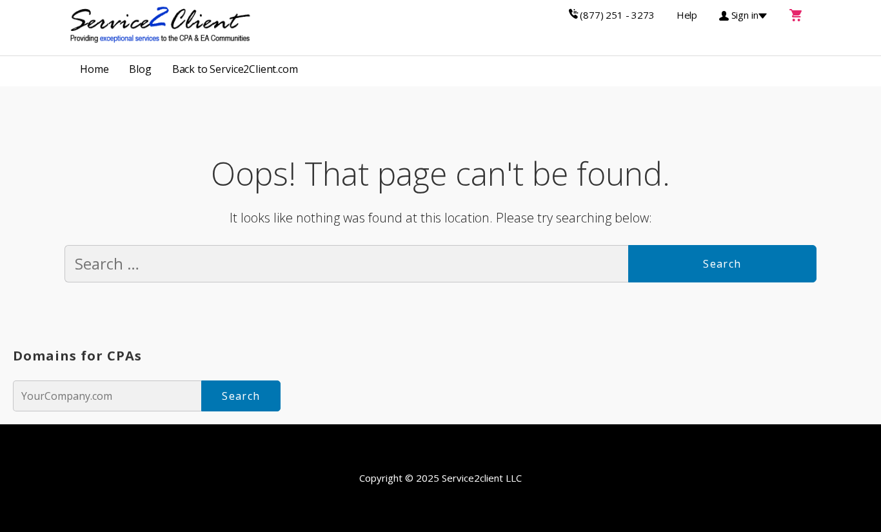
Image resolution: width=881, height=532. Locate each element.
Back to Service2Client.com (235, 69)
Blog (140, 69)
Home (94, 69)
